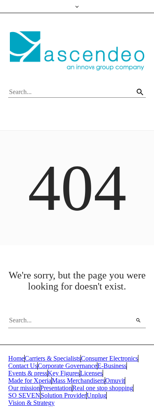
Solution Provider (63, 395)
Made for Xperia (29, 380)
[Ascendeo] (77, 51)
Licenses (91, 373)
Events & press (27, 373)
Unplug (96, 395)
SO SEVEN (24, 395)
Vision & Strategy (31, 402)
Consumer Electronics (109, 358)
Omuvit (115, 380)
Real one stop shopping (102, 387)
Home (16, 358)
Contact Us (22, 365)
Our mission (24, 387)
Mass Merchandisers (78, 380)
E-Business (111, 365)
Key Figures (64, 373)
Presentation (56, 387)
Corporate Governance (67, 365)
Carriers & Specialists (52, 358)
